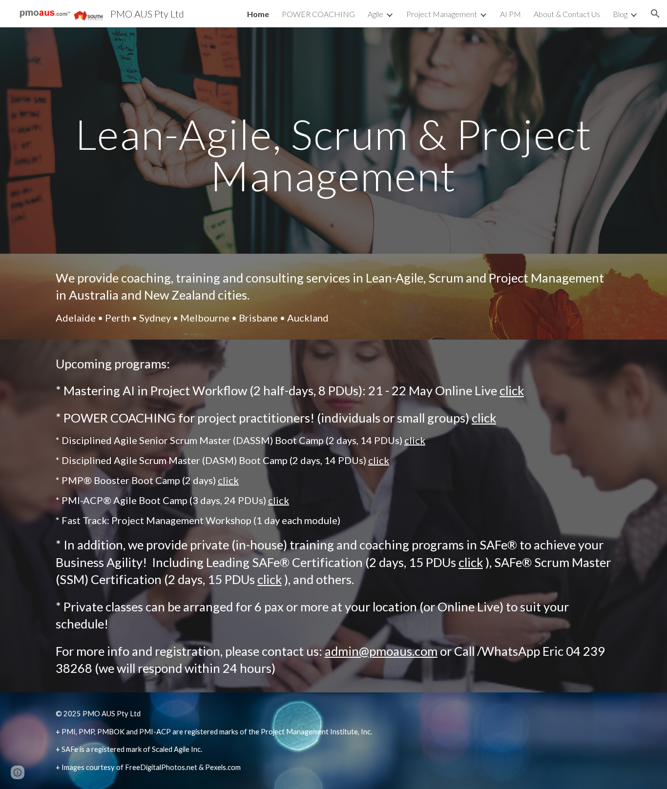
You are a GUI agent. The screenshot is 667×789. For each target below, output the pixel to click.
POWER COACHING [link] (318, 14)
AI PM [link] (510, 14)
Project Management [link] (441, 14)
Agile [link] (375, 14)
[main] (333, 141)
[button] (655, 13)
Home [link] (258, 14)
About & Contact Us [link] (567, 14)
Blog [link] (620, 14)
